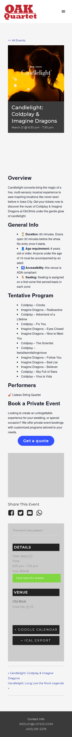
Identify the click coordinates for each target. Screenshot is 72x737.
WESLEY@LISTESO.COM (36, 724)
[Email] (29, 513)
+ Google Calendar (36, 629)
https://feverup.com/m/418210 (37, 578)
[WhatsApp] (39, 513)
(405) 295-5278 (36, 729)
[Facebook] (12, 513)
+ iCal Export (36, 640)
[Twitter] (20, 513)
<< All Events (16, 40)
